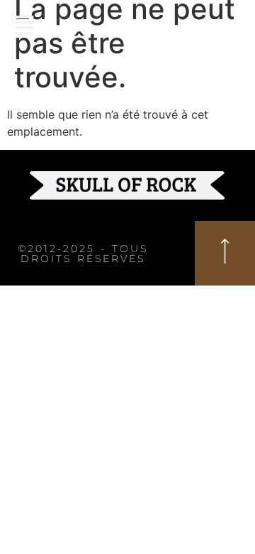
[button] (23, 25)
